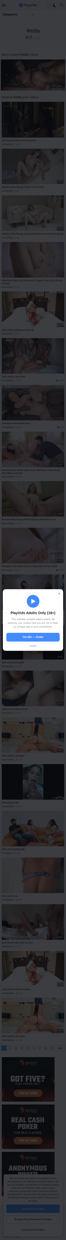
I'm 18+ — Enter (33, 637)
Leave (33, 645)
